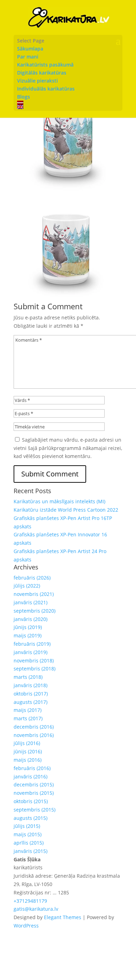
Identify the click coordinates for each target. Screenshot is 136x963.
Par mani (27, 56)
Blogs (23, 96)
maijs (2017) (27, 710)
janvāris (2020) (30, 619)
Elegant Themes (62, 917)
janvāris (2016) (30, 776)
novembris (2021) (34, 594)
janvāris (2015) (30, 851)
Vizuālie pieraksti (37, 80)
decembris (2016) (34, 726)
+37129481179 (30, 901)
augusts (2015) (30, 818)
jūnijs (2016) (28, 751)
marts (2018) (28, 677)
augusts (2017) (30, 702)
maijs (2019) (27, 635)
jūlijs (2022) (27, 585)
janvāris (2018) (30, 685)
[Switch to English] (68, 107)
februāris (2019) (32, 643)
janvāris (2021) (30, 602)
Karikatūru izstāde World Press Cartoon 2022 (66, 509)
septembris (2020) (34, 610)
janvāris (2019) (30, 652)
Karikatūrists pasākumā (45, 64)
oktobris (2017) (31, 693)
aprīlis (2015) (29, 842)
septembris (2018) (34, 668)
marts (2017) (28, 718)
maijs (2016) (27, 759)
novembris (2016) (34, 735)
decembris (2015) (34, 784)
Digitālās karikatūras (41, 72)
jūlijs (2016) (27, 743)
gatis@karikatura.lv (36, 909)
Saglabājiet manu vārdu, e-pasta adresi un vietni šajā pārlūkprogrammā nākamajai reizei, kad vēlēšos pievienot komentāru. (68, 448)
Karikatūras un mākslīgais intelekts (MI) (59, 501)
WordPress (26, 925)
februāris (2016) (32, 768)
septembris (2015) (34, 809)
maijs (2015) (27, 834)
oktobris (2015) (31, 801)
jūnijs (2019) (28, 627)
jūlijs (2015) (27, 826)
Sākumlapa (30, 48)
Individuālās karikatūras (46, 88)
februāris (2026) (32, 577)
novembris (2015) (34, 793)
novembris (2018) (34, 660)
